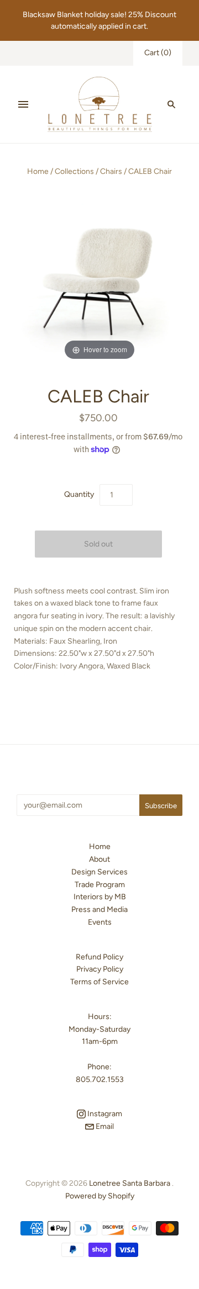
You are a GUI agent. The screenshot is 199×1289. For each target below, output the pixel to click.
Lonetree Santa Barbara (129, 1183)
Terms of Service (99, 981)
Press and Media (99, 909)
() (157, 52)
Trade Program (100, 884)
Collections (74, 171)
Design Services (99, 872)
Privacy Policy (99, 969)
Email (104, 1126)
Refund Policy (99, 957)
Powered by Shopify (99, 1196)
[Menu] (23, 104)
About (99, 859)
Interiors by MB (100, 896)
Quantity (79, 494)
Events (100, 922)
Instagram (104, 1113)
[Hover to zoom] (99, 279)
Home (38, 171)
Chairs (111, 171)
